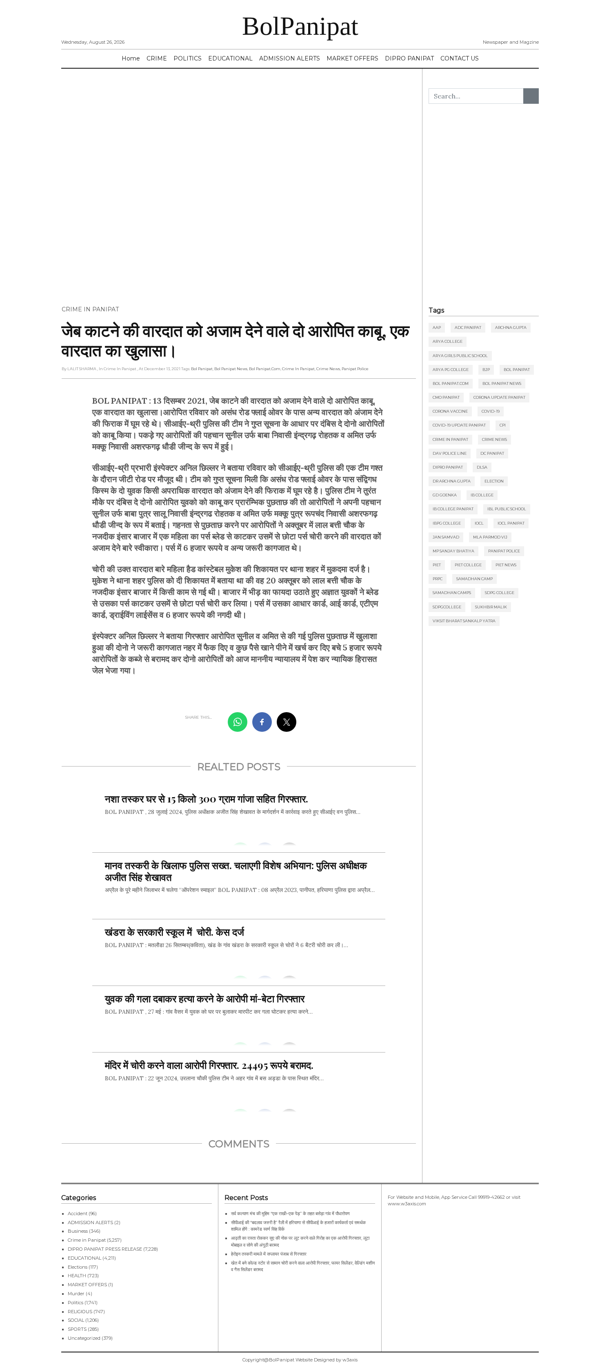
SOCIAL (76, 1320)
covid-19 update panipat (459, 425)
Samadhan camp (474, 579)
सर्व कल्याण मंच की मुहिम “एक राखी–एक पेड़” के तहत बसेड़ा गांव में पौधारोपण (290, 1213)
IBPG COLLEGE (447, 523)
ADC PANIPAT (468, 327)
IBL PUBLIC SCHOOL (506, 509)
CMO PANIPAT (446, 397)
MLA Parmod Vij (490, 537)
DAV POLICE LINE (450, 453)
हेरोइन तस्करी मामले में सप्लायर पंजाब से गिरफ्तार (269, 1254)
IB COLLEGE (482, 495)
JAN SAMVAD (446, 537)
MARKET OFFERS (352, 58)
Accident (77, 1213)
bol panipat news (230, 369)
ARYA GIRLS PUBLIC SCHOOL (460, 355)
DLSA (482, 467)
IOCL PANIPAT (511, 523)
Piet (437, 565)
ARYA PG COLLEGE (451, 369)
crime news (328, 369)
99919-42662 (491, 1197)
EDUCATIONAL (230, 58)
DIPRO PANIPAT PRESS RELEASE (105, 1249)
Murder (76, 1293)
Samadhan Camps (452, 592)
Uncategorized (84, 1338)
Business (78, 1231)
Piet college (468, 565)
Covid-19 (491, 411)
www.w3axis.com (407, 1204)
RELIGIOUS (80, 1311)
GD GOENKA (445, 495)
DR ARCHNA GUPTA (452, 481)
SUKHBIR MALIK (491, 607)
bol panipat (202, 369)
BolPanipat (300, 25)
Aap (437, 327)
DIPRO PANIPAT (409, 58)
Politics (75, 1302)
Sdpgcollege (447, 607)
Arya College (447, 341)
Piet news (506, 565)
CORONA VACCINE (450, 411)
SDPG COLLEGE (499, 592)
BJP (486, 369)
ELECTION (494, 481)
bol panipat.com (264, 369)
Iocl (479, 523)
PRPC (437, 579)
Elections (77, 1267)
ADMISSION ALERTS (289, 58)
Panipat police (355, 369)
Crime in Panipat (90, 309)
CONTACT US (459, 58)
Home (131, 58)
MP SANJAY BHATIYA (453, 551)
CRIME (157, 58)
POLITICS (187, 58)
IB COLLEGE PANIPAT (453, 509)
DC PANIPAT (492, 453)
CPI (503, 425)
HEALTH (77, 1275)
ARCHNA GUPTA (511, 327)
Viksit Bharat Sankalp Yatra (464, 621)
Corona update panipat (499, 397)
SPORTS (77, 1329)
